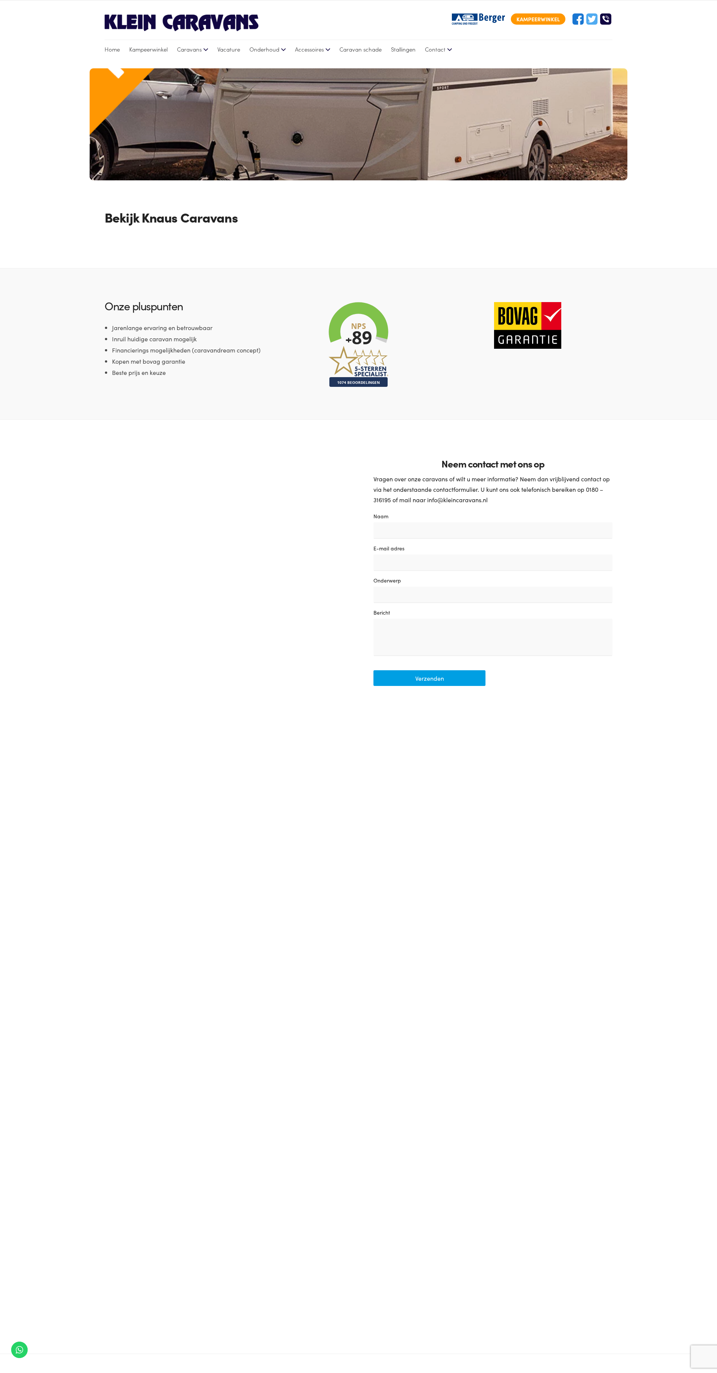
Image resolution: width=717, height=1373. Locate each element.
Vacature (228, 49)
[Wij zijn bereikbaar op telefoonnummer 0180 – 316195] (605, 19)
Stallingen (403, 49)
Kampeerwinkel (148, 49)
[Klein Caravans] (181, 22)
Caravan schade (360, 49)
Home (112, 49)
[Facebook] (578, 19)
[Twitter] (592, 19)
